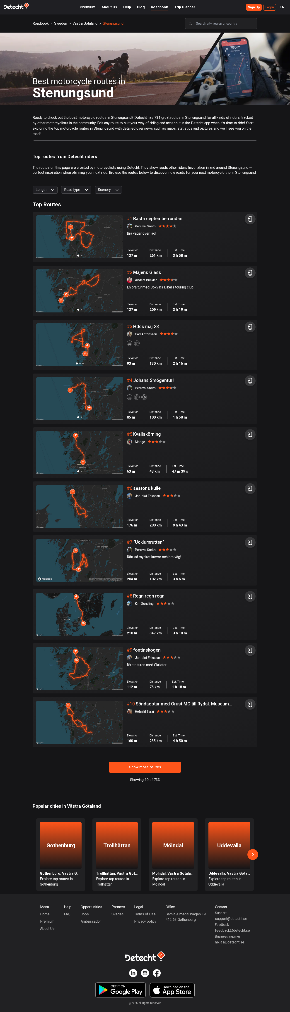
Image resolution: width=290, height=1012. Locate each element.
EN (282, 7)
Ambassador (91, 921)
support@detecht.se (231, 919)
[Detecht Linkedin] (133, 974)
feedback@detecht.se (232, 930)
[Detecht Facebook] (157, 974)
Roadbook (159, 7)
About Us (109, 7)
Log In (270, 7)
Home (45, 914)
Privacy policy (145, 921)
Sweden (60, 23)
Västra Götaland (84, 23)
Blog (141, 7)
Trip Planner (184, 7)
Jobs (85, 914)
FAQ (67, 914)
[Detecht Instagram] (145, 974)
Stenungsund (113, 23)
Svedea (117, 914)
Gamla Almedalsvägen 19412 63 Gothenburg (186, 917)
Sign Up (254, 7)
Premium (87, 7)
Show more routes (145, 767)
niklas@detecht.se (229, 942)
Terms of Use (145, 914)
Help (127, 7)
